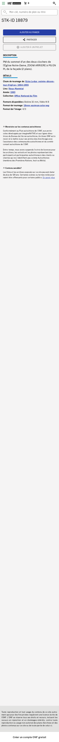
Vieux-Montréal (16, 89)
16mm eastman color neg (36, 105)
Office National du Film (25, 96)
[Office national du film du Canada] (14, 3)
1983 (12, 92)
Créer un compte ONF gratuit (29, 737)
